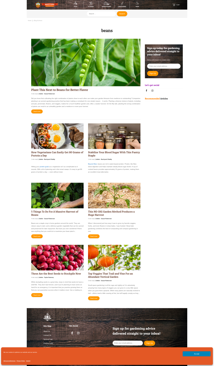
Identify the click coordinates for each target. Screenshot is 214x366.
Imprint (28, 361)
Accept (196, 354)
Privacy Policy (21, 361)
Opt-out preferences (9, 361)
